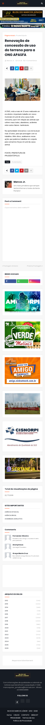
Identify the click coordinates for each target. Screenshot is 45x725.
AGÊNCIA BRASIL (10, 515)
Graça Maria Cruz (20, 553)
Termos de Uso (28, 718)
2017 (22, 617)
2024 (22, 641)
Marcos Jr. (20, 181)
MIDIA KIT (34, 715)
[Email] (26, 68)
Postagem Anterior (10, 266)
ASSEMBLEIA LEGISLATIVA (13, 519)
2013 (22, 604)
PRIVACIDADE (15, 718)
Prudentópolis (21, 35)
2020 (22, 628)
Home (9, 715)
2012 (22, 600)
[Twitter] (17, 68)
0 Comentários (31, 61)
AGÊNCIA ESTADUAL (12, 512)
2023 (22, 638)
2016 (22, 614)
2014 (22, 607)
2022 (22, 634)
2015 (22, 611)
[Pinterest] (22, 68)
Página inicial (10, 35)
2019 (22, 624)
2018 (22, 621)
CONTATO (25, 715)
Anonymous (18, 545)
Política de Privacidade (22, 721)
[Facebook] (12, 68)
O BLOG (16, 715)
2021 (22, 631)
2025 (22, 645)
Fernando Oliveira (20, 536)
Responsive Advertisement (22, 660)
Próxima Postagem (34, 266)
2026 (22, 648)
